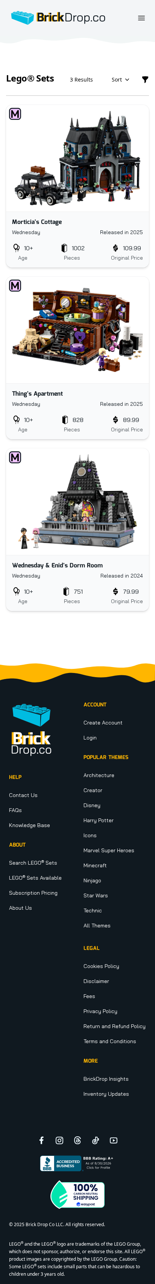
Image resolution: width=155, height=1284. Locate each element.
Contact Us (23, 795)
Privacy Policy (100, 1011)
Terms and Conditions (110, 1041)
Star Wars (96, 895)
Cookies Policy (101, 966)
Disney (92, 805)
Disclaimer (96, 981)
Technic (93, 910)
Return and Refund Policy (115, 1026)
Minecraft (95, 865)
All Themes (97, 925)
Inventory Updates (106, 1093)
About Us (20, 907)
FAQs (15, 810)
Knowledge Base (29, 825)
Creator (93, 790)
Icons (90, 835)
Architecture (99, 775)
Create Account (103, 722)
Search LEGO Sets (33, 862)
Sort (117, 79)
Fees (89, 996)
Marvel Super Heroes (109, 850)
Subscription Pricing (33, 892)
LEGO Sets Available (35, 877)
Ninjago (92, 880)
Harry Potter (99, 820)
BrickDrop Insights (106, 1078)
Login (90, 737)
